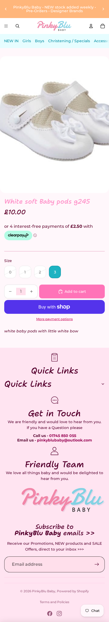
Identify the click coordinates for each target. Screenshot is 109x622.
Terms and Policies (54, 602)
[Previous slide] (6, 9)
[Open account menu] (91, 26)
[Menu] (6, 26)
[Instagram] (59, 613)
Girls (26, 40)
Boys (39, 40)
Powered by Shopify (73, 591)
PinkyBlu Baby (43, 591)
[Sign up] (96, 564)
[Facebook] (50, 613)
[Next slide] (103, 9)
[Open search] (17, 26)
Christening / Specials (69, 40)
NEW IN (11, 40)
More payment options (54, 319)
